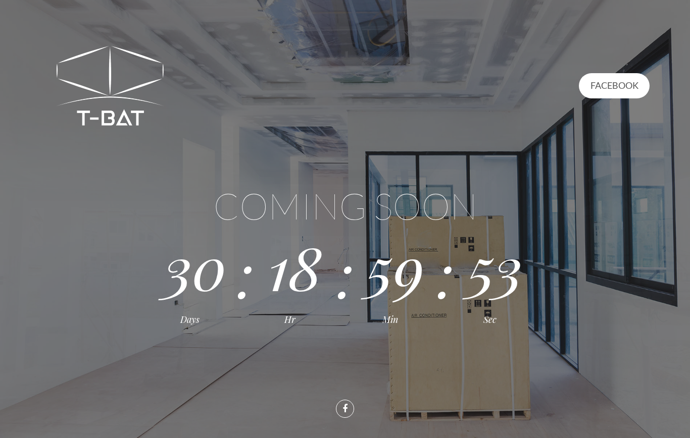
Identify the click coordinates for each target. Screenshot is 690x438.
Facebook (614, 85)
